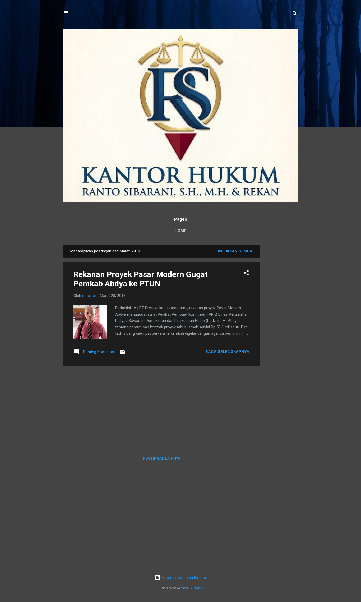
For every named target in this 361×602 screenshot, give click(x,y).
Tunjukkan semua (233, 251)
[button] (246, 274)
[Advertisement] (281, 324)
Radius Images (192, 588)
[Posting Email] (122, 353)
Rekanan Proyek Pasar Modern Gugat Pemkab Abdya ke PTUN (140, 279)
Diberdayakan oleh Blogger (183, 577)
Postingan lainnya (161, 458)
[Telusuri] (295, 14)
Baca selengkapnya (227, 351)
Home (180, 230)
